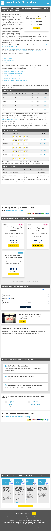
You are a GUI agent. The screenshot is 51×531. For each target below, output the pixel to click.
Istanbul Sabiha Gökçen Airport (21, 3)
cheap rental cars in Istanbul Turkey (18, 417)
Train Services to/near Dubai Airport (12, 62)
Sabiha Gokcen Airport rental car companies (14, 71)
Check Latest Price (13, 245)
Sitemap (26, 518)
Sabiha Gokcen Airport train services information (15, 80)
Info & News (36, 516)
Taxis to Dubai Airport (9, 60)
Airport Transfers (20, 516)
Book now (36, 28)
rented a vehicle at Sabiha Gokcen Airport (15, 49)
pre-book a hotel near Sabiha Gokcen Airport (26, 83)
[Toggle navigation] (48, 2)
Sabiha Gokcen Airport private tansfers (13, 73)
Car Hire (13, 516)
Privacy (47, 516)
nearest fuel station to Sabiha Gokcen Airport (30, 50)
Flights (8, 516)
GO (34, 513)
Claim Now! (22, 321)
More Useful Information (25, 505)
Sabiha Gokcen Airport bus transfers (12, 75)
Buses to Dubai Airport (9, 58)
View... (4, 502)
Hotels (30, 516)
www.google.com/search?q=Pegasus (11, 119)
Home (4, 516)
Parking (26, 516)
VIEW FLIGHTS (43, 139)
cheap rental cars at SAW (14, 210)
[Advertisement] (25, 194)
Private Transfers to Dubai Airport (12, 56)
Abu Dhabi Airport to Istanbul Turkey (37, 404)
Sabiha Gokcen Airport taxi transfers (12, 78)
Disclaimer (42, 516)
